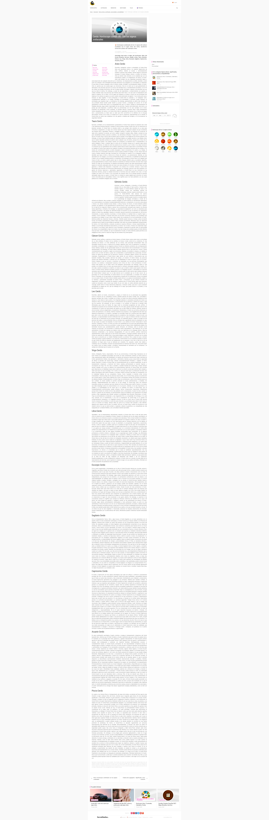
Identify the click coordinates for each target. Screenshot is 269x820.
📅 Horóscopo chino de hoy (132, 817)
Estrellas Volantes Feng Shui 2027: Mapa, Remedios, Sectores (167, 804)
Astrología (104, 8)
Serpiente (163, 144)
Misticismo (123, 8)
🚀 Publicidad (122, 817)
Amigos (140, 817)
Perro (169, 151)
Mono (157, 151)
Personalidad (155, 66)
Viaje (131, 8)
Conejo (175, 137)
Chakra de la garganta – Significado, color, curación (134, 778)
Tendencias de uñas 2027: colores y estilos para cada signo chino (123, 804)
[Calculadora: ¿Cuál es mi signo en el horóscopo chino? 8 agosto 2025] (154, 97)
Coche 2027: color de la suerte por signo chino (100, 804)
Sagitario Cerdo (96, 73)
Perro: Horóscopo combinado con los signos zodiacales (105, 778)
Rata (157, 137)
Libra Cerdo (95, 72)
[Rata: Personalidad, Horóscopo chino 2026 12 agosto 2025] (154, 92)
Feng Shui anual (94, 799)
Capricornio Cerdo (105, 73)
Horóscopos (93, 8)
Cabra (175, 144)
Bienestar (113, 8)
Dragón (156, 144)
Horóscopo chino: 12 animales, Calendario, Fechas (144, 804)
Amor (153, 64)
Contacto (151, 817)
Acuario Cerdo (95, 75)
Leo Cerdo (95, 70)
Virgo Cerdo (104, 70)
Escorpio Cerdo (105, 72)
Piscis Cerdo (104, 75)
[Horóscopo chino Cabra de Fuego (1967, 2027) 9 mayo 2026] (154, 81)
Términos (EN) (145, 817)
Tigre (169, 137)
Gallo (163, 151)
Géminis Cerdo (95, 69)
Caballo (169, 144)
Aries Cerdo (95, 67)
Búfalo (163, 137)
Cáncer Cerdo (104, 69)
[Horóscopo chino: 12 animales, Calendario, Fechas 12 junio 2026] (154, 76)
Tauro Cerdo (104, 67)
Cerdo (175, 151)
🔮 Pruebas (140, 8)
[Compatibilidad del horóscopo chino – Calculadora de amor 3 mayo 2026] (154, 86)
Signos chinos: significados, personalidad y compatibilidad (145, 799)
